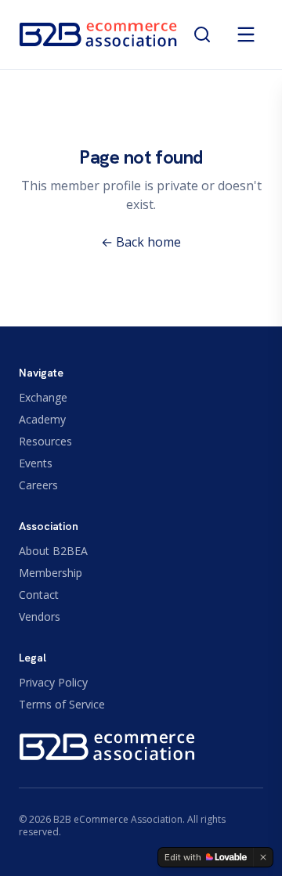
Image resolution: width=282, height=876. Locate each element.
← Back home (141, 242)
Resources (45, 441)
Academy (42, 419)
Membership (50, 572)
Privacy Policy (53, 682)
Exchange (43, 397)
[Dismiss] (263, 857)
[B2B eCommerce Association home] (98, 34)
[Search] (202, 34)
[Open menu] (246, 34)
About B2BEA (53, 550)
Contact (39, 594)
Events (35, 463)
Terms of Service (62, 704)
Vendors (39, 616)
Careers (38, 485)
